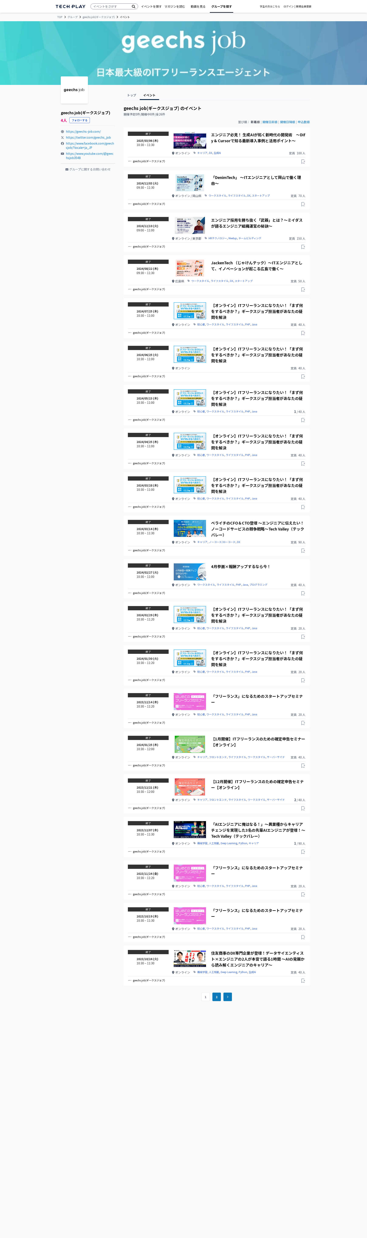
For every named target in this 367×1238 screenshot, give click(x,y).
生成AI (217, 153)
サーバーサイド (276, 757)
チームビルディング (250, 238)
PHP (247, 324)
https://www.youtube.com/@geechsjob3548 (89, 155)
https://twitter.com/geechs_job (88, 137)
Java (254, 324)
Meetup (233, 238)
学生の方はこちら (270, 6)
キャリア (202, 153)
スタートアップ (261, 195)
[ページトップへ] (70, 6)
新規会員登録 (303, 6)
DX (210, 153)
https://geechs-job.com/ (83, 131)
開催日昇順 (270, 122)
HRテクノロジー (218, 238)
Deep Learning (229, 843)
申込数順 (304, 122)
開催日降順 (287, 122)
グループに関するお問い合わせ (90, 169)
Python (243, 843)
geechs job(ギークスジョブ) (99, 17)
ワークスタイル (217, 195)
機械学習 (202, 843)
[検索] (133, 6)
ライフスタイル (237, 195)
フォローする (80, 120)
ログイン (289, 6)
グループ (73, 17)
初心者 (201, 324)
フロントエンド (218, 757)
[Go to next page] (227, 997)
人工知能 (214, 843)
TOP (59, 17)
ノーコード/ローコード (222, 542)
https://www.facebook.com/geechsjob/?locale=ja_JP (90, 145)
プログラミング (258, 584)
